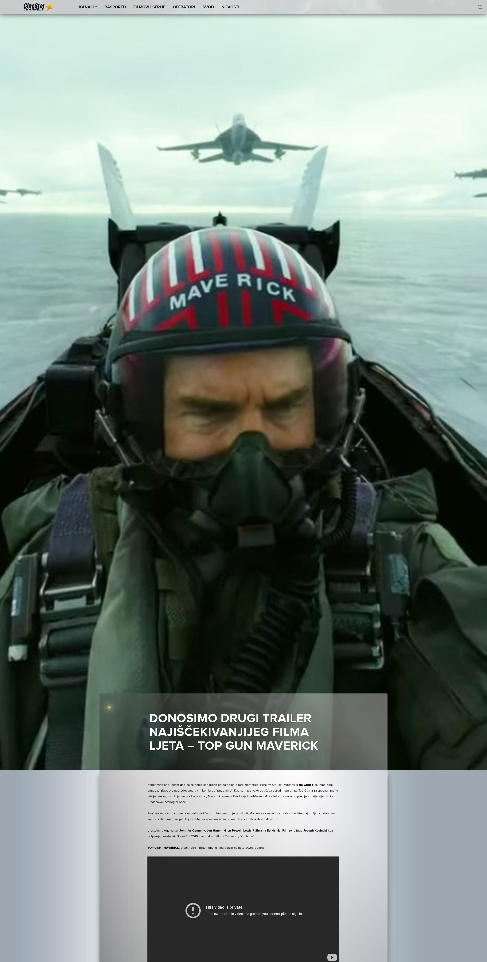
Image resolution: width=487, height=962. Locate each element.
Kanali (86, 7)
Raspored (115, 7)
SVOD (208, 7)
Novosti (230, 7)
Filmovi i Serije (149, 7)
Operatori (184, 7)
